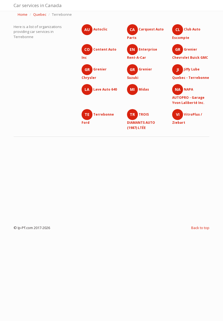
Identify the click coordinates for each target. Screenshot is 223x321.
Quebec (39, 14)
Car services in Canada (38, 5)
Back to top (200, 227)
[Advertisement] (111, 180)
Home (22, 14)
